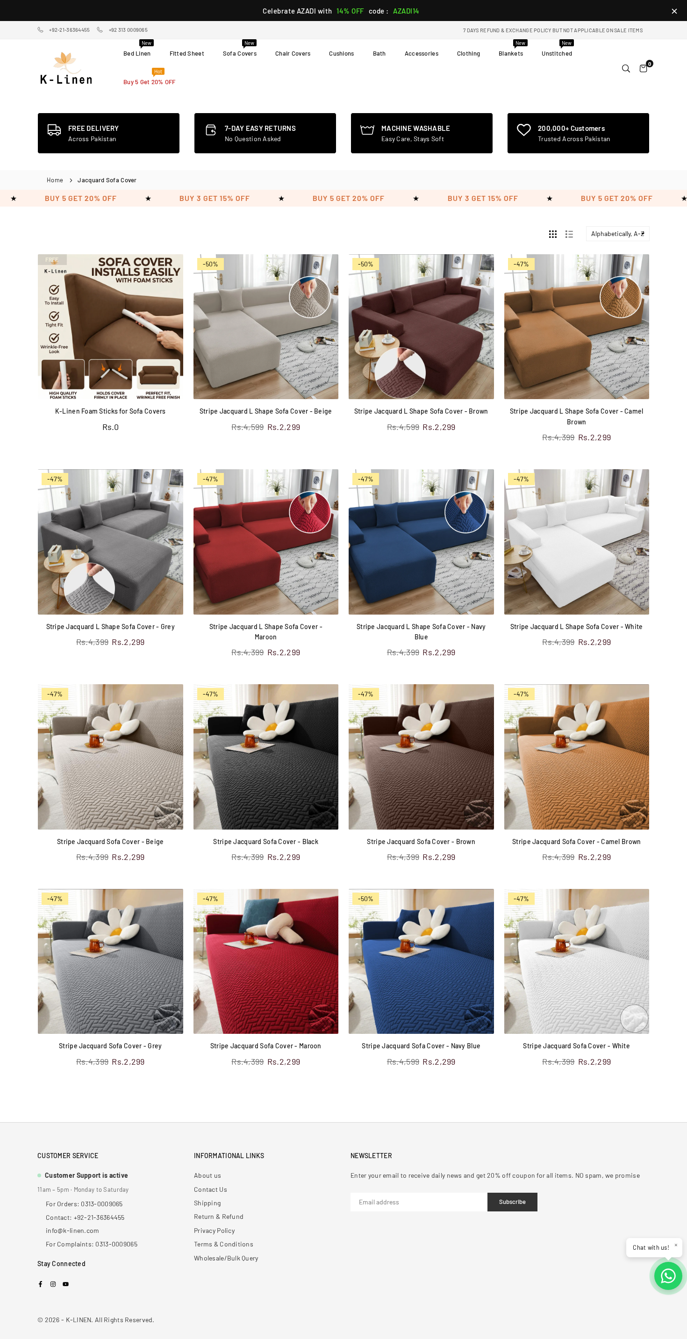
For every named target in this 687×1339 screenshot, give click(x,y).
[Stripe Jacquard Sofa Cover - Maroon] (266, 961)
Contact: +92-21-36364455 (85, 1217)
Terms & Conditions (223, 1244)
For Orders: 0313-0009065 (84, 1204)
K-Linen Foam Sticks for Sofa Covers (110, 411)
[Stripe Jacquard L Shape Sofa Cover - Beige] (266, 327)
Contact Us (210, 1189)
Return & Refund (218, 1216)
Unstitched (557, 48)
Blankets (512, 48)
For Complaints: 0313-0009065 (91, 1244)
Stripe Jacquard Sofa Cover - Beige (110, 841)
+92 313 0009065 (128, 30)
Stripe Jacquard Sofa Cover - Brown (421, 841)
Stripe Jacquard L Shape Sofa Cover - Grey (110, 626)
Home (55, 180)
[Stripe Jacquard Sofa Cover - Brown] (421, 757)
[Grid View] (552, 233)
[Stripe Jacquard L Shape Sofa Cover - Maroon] (266, 542)
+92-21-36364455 (69, 30)
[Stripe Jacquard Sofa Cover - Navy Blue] (421, 961)
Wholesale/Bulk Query (226, 1258)
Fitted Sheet (187, 53)
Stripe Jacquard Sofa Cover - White (576, 1046)
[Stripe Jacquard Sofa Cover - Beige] (110, 757)
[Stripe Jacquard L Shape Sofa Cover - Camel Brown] (577, 327)
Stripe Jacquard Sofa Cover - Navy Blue (421, 1046)
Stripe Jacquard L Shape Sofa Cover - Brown (421, 411)
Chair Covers (292, 53)
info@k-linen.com (72, 1230)
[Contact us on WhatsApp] (668, 1276)
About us (207, 1175)
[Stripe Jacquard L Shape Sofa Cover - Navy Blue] (421, 542)
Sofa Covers (240, 48)
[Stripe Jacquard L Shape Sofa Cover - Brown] (421, 327)
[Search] (626, 68)
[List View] (569, 233)
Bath (379, 53)
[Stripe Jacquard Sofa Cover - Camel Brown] (577, 757)
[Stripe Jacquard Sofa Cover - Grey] (110, 961)
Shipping (207, 1203)
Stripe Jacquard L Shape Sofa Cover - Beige (266, 411)
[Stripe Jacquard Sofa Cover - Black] (266, 757)
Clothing (468, 53)
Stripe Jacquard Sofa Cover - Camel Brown (576, 841)
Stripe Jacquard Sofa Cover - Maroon (266, 1046)
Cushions (341, 53)
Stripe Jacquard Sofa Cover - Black (265, 841)
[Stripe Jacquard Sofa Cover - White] (577, 961)
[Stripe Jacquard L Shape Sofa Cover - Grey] (110, 542)
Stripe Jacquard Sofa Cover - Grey (110, 1046)
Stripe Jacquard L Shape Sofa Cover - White (576, 626)
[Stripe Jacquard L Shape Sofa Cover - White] (577, 542)
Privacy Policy (214, 1230)
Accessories (421, 53)
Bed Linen (137, 48)
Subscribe (512, 1201)
